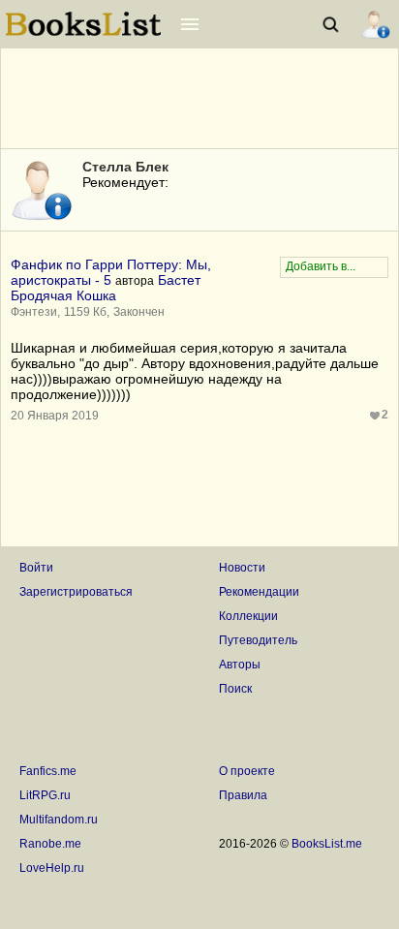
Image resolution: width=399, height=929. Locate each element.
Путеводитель (258, 640)
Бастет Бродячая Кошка (105, 287)
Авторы (240, 664)
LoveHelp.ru (51, 868)
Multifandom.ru (58, 819)
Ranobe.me (50, 844)
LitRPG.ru (45, 795)
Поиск (235, 689)
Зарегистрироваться (76, 592)
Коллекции (248, 616)
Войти (36, 567)
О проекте (247, 771)
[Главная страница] (83, 34)
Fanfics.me (48, 771)
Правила (243, 795)
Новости (242, 567)
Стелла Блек (125, 166)
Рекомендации (259, 592)
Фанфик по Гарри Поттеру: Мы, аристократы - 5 (111, 272)
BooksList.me (327, 844)
